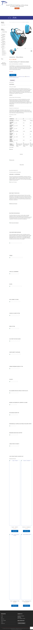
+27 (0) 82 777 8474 (22, 618)
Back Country (20, 22)
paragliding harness (15, 77)
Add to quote (15, 605)
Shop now (17, 8)
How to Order (3, 620)
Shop (2, 617)
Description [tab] (12, 80)
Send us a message (21, 623)
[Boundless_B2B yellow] (20, 51)
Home (10, 22)
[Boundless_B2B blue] (20, 35)
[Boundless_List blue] (28, 51)
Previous (11, 255)
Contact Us (3, 623)
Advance (28, 76)
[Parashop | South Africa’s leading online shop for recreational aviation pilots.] (4, 3)
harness (10, 77)
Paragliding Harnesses (14, 22)
